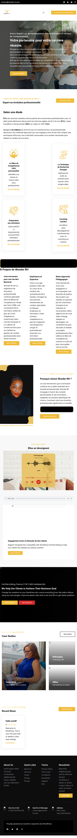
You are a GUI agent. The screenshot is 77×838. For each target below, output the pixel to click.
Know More (10, 743)
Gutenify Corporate (31, 824)
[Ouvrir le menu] (43, 12)
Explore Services (49, 416)
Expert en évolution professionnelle (21, 102)
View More (67, 634)
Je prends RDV (18, 73)
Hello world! (11, 721)
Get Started (9, 602)
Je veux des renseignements (64, 12)
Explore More (67, 709)
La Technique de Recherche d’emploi (63, 167)
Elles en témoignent (38, 448)
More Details (15, 553)
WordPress (47, 824)
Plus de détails (14, 189)
